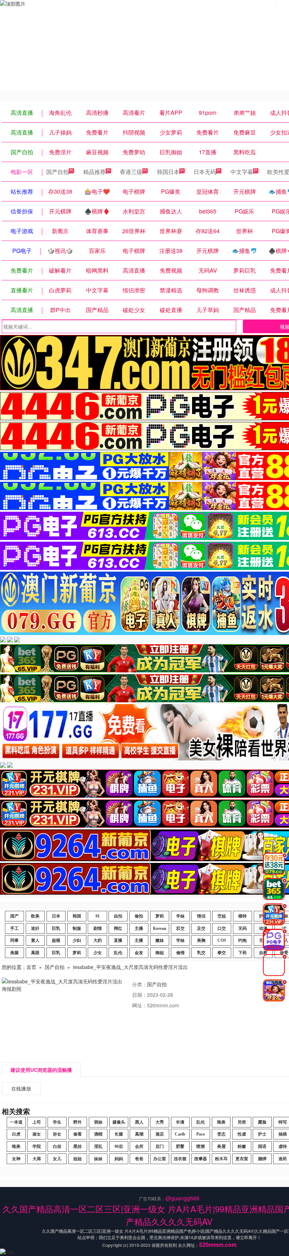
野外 (77, 1122)
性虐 (242, 1134)
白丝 (57, 1146)
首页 (31, 966)
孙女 (57, 1134)
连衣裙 (180, 1158)
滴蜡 (98, 1134)
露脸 (262, 1122)
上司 (36, 1122)
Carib (180, 1134)
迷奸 (35, 928)
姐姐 (77, 1158)
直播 (118, 940)
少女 (97, 952)
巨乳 (56, 928)
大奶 (97, 940)
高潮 (139, 1134)
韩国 (77, 916)
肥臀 (180, 1146)
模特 (242, 916)
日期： (139, 994)
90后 (119, 1146)
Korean (159, 928)
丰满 (180, 1122)
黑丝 (77, 1146)
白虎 (16, 1134)
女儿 (57, 1158)
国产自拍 (57, 172)
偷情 (180, 952)
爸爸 (139, 1158)
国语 (262, 1146)
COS (221, 940)
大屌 (36, 1158)
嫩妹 (159, 940)
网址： (139, 1005)
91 (98, 916)
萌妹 (98, 1122)
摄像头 (118, 1122)
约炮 (242, 940)
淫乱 (98, 1146)
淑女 (36, 1134)
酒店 (159, 1134)
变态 (221, 1134)
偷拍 (139, 916)
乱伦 (118, 952)
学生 (57, 1122)
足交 (201, 928)
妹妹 (98, 1158)
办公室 (159, 1158)
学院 (36, 1146)
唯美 (221, 1122)
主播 (139, 928)
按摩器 (200, 1158)
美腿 (14, 952)
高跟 (35, 952)
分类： (139, 984)
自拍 (118, 916)
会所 (139, 1146)
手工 (14, 928)
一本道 (16, 1122)
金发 (139, 952)
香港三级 (131, 172)
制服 (77, 928)
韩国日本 (168, 172)
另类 (242, 1122)
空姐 (221, 916)
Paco (200, 1134)
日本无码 (204, 172)
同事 (14, 940)
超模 (56, 940)
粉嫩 (242, 1146)
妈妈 (119, 1158)
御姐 (159, 952)
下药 (242, 952)
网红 (118, 928)
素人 (35, 940)
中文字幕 (241, 172)
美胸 (201, 940)
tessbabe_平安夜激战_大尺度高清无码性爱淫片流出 (130, 966)
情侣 (201, 916)
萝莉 (159, 916)
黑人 (139, 1122)
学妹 (180, 916)
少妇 (77, 940)
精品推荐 (94, 172)
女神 (16, 1158)
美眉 (221, 1146)
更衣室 (241, 1158)
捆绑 (262, 1158)
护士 (262, 1134)
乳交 (201, 952)
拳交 (221, 952)
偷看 (77, 1134)
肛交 (180, 928)
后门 (159, 1146)
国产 (14, 916)
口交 (221, 928)
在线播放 (21, 1088)
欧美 (35, 916)
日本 (56, 916)
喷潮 (200, 1146)
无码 (242, 928)
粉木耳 (221, 1158)
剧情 (97, 928)
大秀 (159, 1122)
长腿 (119, 1134)
